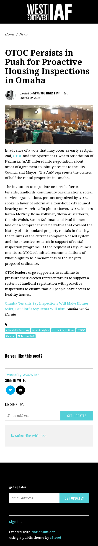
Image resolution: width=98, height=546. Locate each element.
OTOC (17, 156)
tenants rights (40, 330)
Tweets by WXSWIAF (22, 375)
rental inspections (63, 330)
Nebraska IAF (26, 336)
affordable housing (17, 330)
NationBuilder (43, 532)
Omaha (10, 336)
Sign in (15, 522)
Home (9, 34)
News (23, 34)
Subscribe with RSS (30, 436)
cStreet (55, 537)
